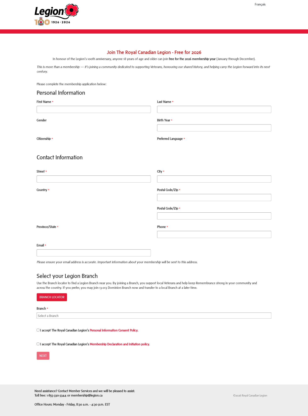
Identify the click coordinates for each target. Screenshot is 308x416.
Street (42, 171)
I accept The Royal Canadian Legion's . (88, 330)
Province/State (47, 227)
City (160, 171)
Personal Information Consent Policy (113, 330)
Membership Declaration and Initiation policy (119, 344)
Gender (42, 120)
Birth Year (164, 120)
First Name (45, 101)
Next (43, 355)
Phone (162, 227)
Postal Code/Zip (168, 190)
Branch (42, 308)
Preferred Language (171, 138)
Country (43, 190)
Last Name (165, 101)
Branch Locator (51, 297)
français (260, 4)
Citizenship (45, 138)
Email (41, 245)
